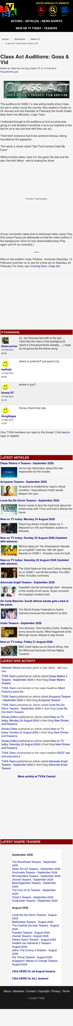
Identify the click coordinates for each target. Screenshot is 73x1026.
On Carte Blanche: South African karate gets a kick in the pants (34, 602)
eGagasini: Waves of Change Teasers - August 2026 (35, 962)
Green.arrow (9, 346)
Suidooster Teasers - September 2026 (35, 900)
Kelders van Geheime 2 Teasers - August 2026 (32, 945)
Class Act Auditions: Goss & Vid (21, 43)
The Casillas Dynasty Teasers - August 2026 (35, 927)
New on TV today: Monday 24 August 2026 (27, 519)
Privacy (55, 991)
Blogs (5, 39)
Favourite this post (9, 71)
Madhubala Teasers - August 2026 (32, 922)
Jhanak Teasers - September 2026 (32, 879)
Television (19, 39)
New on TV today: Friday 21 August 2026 (26, 642)
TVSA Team (8, 676)
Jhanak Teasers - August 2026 (30, 936)
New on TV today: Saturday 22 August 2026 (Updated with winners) (34, 562)
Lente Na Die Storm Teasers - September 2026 (29, 500)
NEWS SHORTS (52, 21)
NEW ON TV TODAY (28, 28)
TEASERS (50, 28)
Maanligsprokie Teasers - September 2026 (34, 884)
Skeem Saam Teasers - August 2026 (34, 939)
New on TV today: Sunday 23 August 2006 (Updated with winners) (33, 539)
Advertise (18, 991)
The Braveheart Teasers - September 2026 (34, 863)
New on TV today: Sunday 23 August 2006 (32, 730)
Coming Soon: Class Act (45, 266)
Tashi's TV (35, 39)
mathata (6, 369)
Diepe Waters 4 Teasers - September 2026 (27, 463)
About (7, 991)
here (64, 432)
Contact (30, 991)
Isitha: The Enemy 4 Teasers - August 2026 (34, 952)
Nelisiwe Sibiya (10, 667)
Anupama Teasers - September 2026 (23, 482)
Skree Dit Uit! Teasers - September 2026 (36, 869)
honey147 (7, 393)
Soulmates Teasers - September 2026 (34, 872)
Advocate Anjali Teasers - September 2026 (27, 582)
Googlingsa (8, 416)
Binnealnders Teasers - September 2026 (36, 876)
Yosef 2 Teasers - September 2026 (32, 897)
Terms (66, 991)
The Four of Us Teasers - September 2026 (34, 891)
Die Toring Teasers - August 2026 (32, 957)
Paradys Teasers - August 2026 (31, 932)
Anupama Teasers (49, 700)
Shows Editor (9, 717)
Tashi (13, 68)
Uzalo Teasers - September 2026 (21, 623)
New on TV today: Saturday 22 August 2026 (32, 742)
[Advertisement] (36, 302)
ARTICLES (32, 21)
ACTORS (16, 21)
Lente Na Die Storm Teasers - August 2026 (34, 916)
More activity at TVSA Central (36, 776)
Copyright (43, 991)
